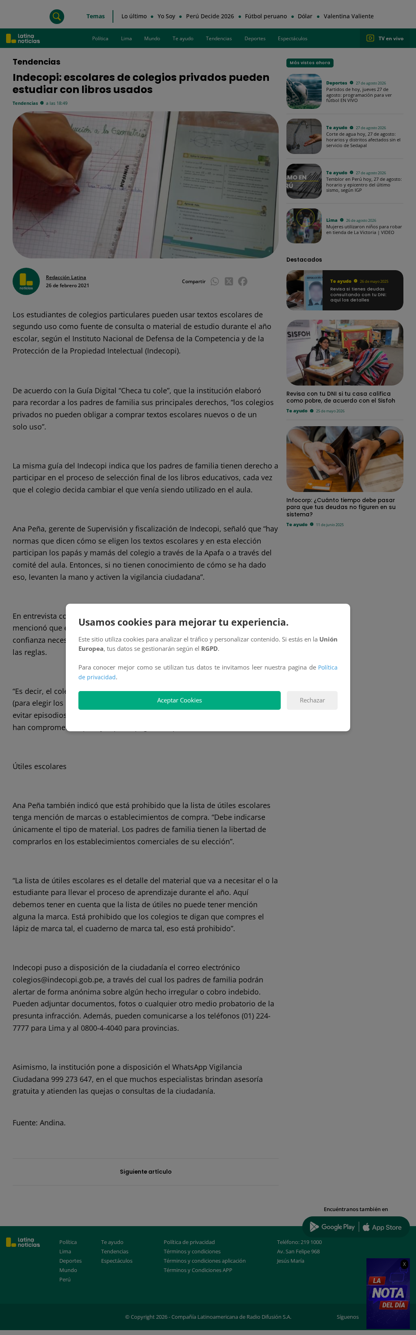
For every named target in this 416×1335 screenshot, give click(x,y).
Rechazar (312, 700)
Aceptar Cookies (179, 700)
